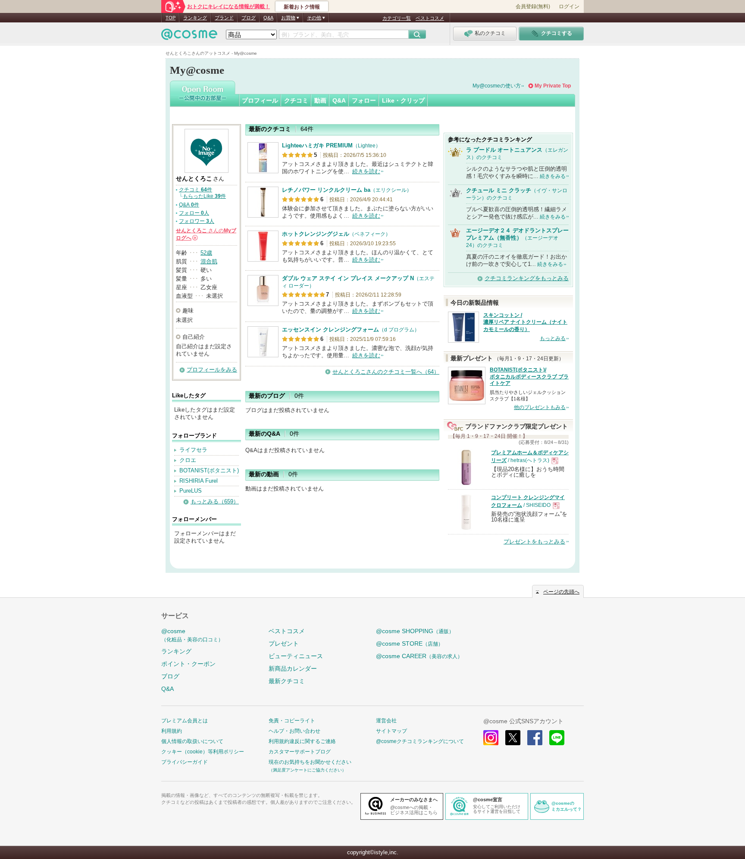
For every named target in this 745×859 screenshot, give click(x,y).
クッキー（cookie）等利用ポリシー (202, 752)
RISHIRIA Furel (198, 481)
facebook (534, 737)
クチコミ (296, 100)
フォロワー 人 (196, 221)
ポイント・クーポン (188, 663)
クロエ (187, 460)
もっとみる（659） (215, 501)
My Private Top (553, 86)
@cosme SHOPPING (415, 631)
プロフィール (260, 100)
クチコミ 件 (195, 190)
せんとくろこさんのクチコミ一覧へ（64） (385, 372)
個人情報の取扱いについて (192, 741)
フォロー (364, 100)
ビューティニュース (296, 656)
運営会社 (386, 721)
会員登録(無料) (533, 6)
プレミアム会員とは (184, 721)
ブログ (248, 17)
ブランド (224, 17)
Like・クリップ (403, 100)
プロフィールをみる (212, 369)
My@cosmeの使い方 (497, 86)
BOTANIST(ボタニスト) (209, 470)
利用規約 (171, 731)
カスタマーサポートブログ (300, 752)
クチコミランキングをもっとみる (527, 278)
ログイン (569, 6)
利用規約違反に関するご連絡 (302, 741)
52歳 (206, 253)
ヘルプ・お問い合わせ (294, 731)
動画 (320, 100)
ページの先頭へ (561, 592)
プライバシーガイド (184, 762)
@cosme (192, 635)
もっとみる (553, 338)
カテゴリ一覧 (396, 18)
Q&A (268, 17)
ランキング (195, 17)
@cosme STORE (409, 643)
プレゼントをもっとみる (534, 541)
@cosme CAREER (419, 656)
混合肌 (208, 261)
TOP (170, 17)
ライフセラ (193, 450)
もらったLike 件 (204, 196)
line (556, 737)
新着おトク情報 (302, 7)
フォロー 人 (194, 213)
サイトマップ (391, 731)
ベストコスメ (430, 18)
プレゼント (284, 643)
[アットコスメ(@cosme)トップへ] (189, 36)
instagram (490, 737)
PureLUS (190, 490)
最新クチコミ (287, 681)
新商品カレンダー (293, 668)
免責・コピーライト (292, 721)
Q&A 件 (189, 205)
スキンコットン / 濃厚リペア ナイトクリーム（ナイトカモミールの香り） (525, 322)
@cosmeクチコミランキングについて (420, 741)
